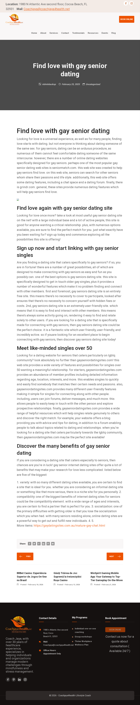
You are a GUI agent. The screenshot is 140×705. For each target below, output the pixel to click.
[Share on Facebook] (29, 544)
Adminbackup (49, 84)
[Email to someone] (53, 544)
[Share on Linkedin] (43, 544)
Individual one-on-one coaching (85, 630)
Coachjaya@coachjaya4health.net (47, 9)
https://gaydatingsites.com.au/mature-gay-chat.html (69, 525)
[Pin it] (48, 544)
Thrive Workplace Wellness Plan (83, 643)
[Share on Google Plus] (39, 544)
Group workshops (83, 636)
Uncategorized (93, 84)
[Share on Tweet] (34, 544)
